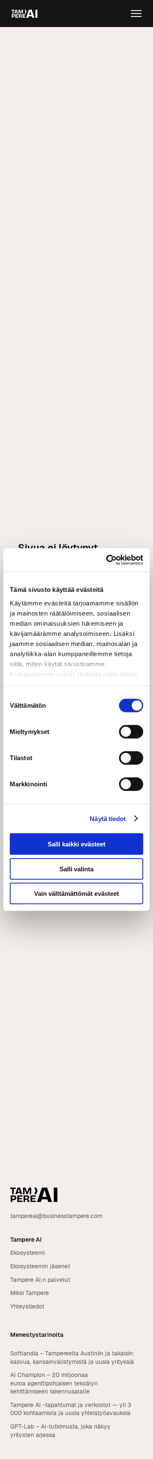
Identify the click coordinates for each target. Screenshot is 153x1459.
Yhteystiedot (27, 1306)
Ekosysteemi (27, 1252)
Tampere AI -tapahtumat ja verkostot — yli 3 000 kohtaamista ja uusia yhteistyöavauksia (70, 1409)
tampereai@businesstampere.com (56, 1216)
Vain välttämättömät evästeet (76, 893)
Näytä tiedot (108, 818)
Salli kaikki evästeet (76, 844)
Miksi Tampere (29, 1293)
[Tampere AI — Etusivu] (24, 14)
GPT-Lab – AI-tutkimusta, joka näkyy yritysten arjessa (60, 1431)
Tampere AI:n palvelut (40, 1280)
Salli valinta (77, 868)
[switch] (131, 732)
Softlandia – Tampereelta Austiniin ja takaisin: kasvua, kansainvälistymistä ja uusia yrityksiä (72, 1358)
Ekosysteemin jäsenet (40, 1266)
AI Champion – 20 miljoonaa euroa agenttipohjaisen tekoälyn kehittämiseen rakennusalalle (54, 1383)
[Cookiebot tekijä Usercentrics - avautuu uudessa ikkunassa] (108, 559)
